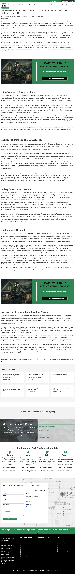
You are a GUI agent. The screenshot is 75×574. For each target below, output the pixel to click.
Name (4, 490)
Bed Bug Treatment (27, 4)
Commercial (54, 4)
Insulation (46, 4)
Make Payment (63, 4)
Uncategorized (5, 7)
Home (9, 4)
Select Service (6, 504)
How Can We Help (7, 509)
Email (4, 500)
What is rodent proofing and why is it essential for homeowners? (11, 376)
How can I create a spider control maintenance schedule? (58, 358)
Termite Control (38, 4)
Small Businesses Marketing (56, 570)
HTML (60, 551)
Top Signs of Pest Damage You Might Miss (62, 388)
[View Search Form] (72, 5)
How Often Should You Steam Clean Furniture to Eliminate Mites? (12, 389)
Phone (5, 495)
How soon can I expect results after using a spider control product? (16, 359)
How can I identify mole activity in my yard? (60, 375)
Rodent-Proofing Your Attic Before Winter (36, 388)
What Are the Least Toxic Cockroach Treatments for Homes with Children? (36, 376)
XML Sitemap (65, 551)
